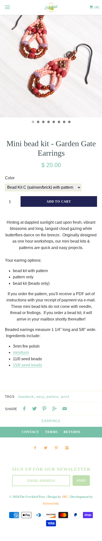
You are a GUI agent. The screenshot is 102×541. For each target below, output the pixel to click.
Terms (51, 432)
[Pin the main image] (45, 409)
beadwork (26, 396)
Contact (30, 432)
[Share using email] (64, 409)
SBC (65, 497)
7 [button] (63, 122)
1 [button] (32, 122)
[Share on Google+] (55, 409)
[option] (51, 66)
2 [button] (37, 122)
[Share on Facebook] (25, 409)
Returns (72, 432)
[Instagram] (67, 448)
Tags (10, 396)
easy (40, 396)
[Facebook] (34, 448)
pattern (52, 396)
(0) (96, 7)
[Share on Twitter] (35, 409)
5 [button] (53, 122)
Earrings (51, 421)
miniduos (21, 352)
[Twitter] (45, 448)
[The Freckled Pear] (51, 7)
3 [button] (43, 122)
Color (10, 178)
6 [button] (58, 122)
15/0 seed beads (27, 365)
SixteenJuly (51, 503)
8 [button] (69, 122)
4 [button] (48, 122)
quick (65, 396)
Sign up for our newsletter (51, 469)
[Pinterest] (56, 448)
